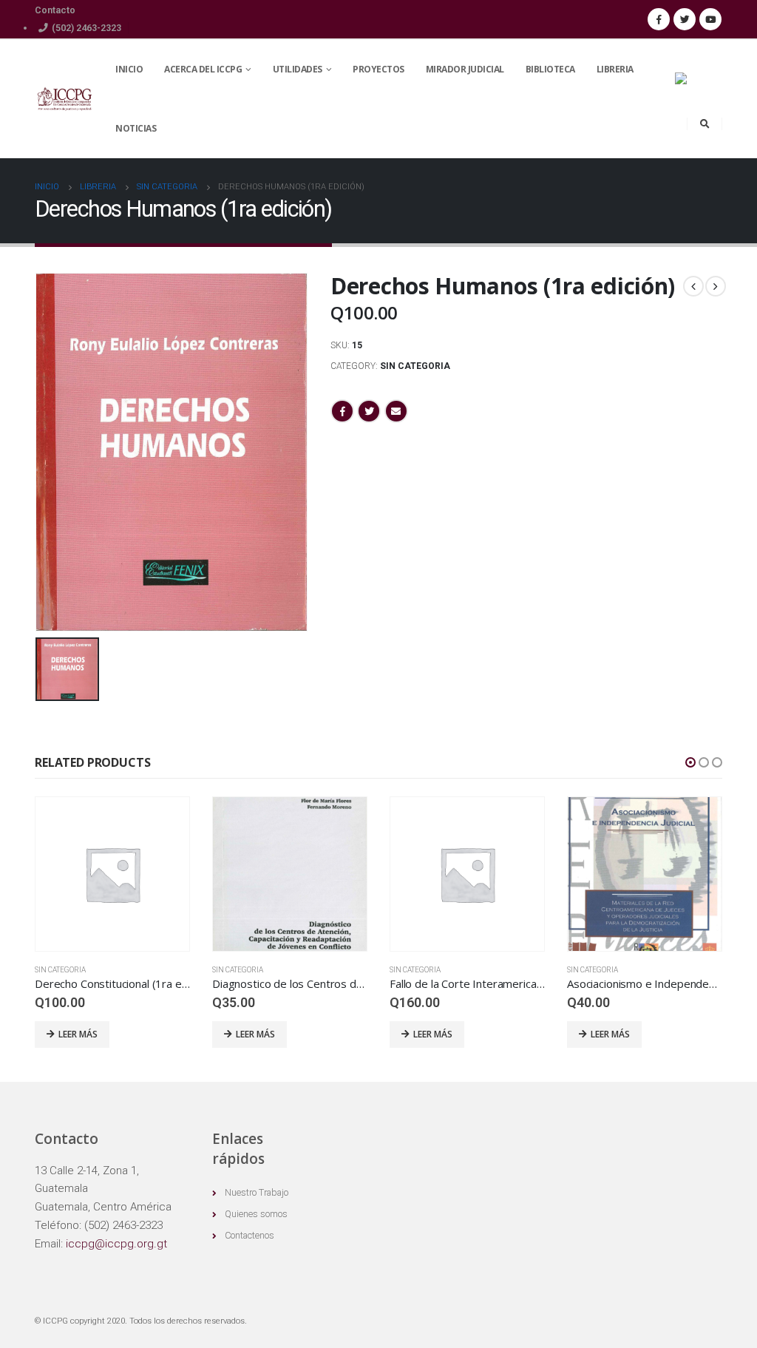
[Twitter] (684, 19)
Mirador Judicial (465, 69)
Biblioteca (550, 69)
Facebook (342, 411)
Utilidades (297, 69)
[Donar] (693, 90)
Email (396, 411)
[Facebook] (659, 19)
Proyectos (378, 69)
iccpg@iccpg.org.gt (116, 1243)
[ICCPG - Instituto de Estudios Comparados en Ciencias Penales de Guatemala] (64, 99)
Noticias (135, 128)
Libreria (615, 69)
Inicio (129, 69)
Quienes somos (256, 1213)
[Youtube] (710, 19)
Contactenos (249, 1235)
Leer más (78, 1034)
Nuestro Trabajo (256, 1192)
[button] (690, 762)
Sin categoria (415, 366)
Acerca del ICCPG (203, 69)
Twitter (369, 411)
